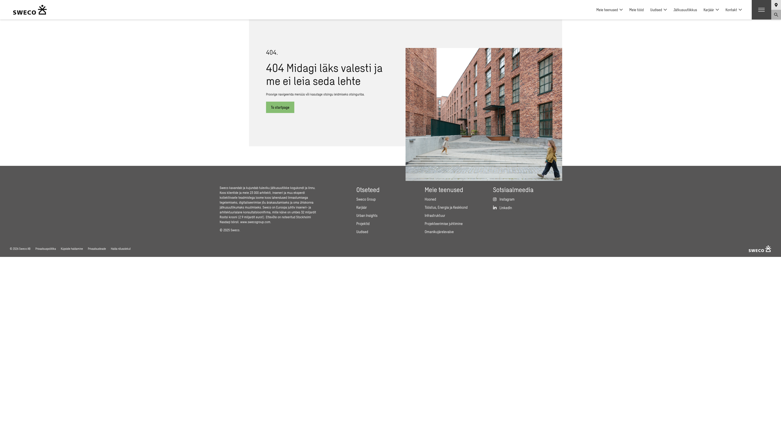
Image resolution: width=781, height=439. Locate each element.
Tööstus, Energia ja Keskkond (446, 207)
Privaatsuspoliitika (45, 248)
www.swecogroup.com (255, 222)
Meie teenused (607, 10)
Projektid (363, 223)
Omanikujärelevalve (439, 231)
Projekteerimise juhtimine (444, 223)
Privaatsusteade (97, 248)
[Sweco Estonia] (30, 10)
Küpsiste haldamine (72, 248)
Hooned (430, 199)
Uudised (656, 10)
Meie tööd (636, 10)
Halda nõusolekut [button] (121, 248)
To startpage (280, 107)
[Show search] (776, 15)
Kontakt (731, 10)
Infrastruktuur (435, 215)
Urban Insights (366, 215)
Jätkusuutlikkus (685, 10)
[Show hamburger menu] (761, 10)
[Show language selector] (776, 5)
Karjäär (709, 10)
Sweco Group (366, 199)
